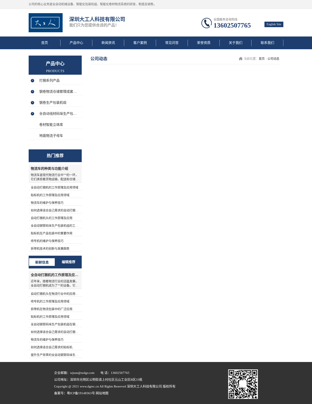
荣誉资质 (204, 43)
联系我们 (267, 43)
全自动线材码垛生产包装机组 (61, 113)
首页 (44, 43)
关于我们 (235, 43)
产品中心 (76, 43)
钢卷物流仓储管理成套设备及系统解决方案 (71, 91)
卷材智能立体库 (51, 124)
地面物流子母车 (51, 135)
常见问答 (172, 43)
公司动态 (273, 58)
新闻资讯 (108, 43)
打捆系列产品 (49, 80)
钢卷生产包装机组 (52, 102)
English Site (274, 24)
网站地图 (101, 393)
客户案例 (140, 43)
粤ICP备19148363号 (81, 393)
